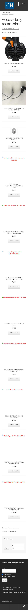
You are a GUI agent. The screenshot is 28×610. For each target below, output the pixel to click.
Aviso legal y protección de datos (11, 587)
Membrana (11, 14)
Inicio (4, 12)
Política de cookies (8, 589)
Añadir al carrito (14, 70)
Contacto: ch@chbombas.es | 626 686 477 (14, 592)
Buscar (14, 607)
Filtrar (6, 548)
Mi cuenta (4, 607)
